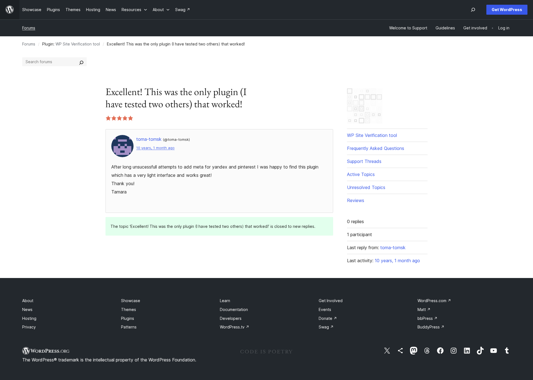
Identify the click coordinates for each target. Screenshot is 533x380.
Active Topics (361, 174)
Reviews (355, 200)
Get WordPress (507, 9)
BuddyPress (431, 327)
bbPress (428, 318)
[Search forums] (81, 61)
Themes (128, 309)
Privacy (29, 327)
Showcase (130, 300)
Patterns (129, 327)
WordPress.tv (234, 327)
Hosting (29, 318)
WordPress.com (434, 300)
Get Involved (331, 300)
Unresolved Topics (366, 187)
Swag (326, 327)
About (27, 300)
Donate (328, 318)
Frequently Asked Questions (375, 148)
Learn (225, 300)
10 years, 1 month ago (155, 148)
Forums (28, 27)
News (27, 309)
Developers (231, 318)
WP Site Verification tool (78, 44)
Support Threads (364, 161)
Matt (424, 309)
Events (325, 309)
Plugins (127, 318)
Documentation (234, 309)
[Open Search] (473, 9)
